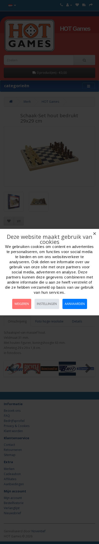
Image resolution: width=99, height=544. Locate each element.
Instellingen (47, 304)
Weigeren (21, 304)
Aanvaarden (75, 304)
